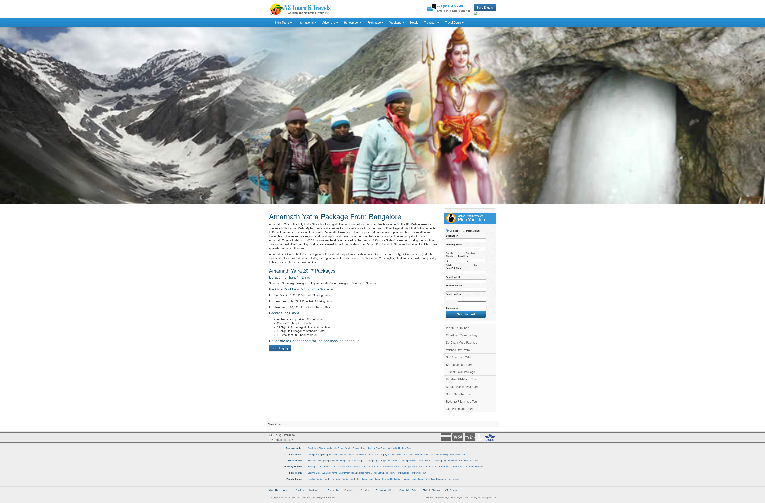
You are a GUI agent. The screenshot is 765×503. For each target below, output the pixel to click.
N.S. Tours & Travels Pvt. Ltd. (300, 497)
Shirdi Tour (420, 472)
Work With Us (316, 490)
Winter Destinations (413, 478)
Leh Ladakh (396, 454)
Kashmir (408, 454)
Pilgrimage (374, 22)
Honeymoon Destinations (341, 478)
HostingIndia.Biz (488, 497)
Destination (452, 235)
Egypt (383, 460)
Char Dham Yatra (347, 472)
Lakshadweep (441, 454)
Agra (386, 454)
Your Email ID (453, 276)
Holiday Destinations (318, 478)
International (306, 22)
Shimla (343, 454)
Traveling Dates (454, 244)
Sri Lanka (367, 460)
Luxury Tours (374, 466)
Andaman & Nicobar (423, 454)
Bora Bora (463, 460)
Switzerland (393, 460)
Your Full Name (454, 268)
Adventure (329, 22)
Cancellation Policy (408, 490)
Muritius (412, 460)
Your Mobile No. (454, 285)
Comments (452, 307)
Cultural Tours (359, 466)
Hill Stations (430, 478)
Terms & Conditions (385, 490)
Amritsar (379, 454)
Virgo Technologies (453, 497)
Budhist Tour (407, 472)
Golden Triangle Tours (355, 448)
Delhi (310, 454)
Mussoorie (361, 454)
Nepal (376, 460)
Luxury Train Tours (377, 448)
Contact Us (349, 490)
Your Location (453, 294)
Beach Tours (330, 466)
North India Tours (335, 448)
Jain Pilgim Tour (392, 472)
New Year (457, 466)
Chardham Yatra (443, 466)
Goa (324, 454)
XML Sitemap (451, 490)
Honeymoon (351, 22)
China (420, 460)
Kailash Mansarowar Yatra (370, 472)
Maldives (452, 460)
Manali (351, 454)
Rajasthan (333, 454)
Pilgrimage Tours (409, 466)
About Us (273, 490)
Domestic (455, 230)
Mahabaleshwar (458, 454)
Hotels (414, 22)
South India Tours (316, 448)
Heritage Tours (315, 466)
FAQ (425, 490)
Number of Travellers (457, 256)
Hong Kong (345, 460)
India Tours (282, 22)
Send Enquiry (485, 7)
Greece (474, 460)
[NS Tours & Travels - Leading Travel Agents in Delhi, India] (300, 9)
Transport (430, 22)
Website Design (433, 497)
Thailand (312, 460)
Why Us (287, 490)
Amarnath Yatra (426, 466)
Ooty (370, 454)
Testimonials (333, 490)
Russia (437, 460)
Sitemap (436, 490)
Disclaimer (365, 490)
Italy (444, 460)
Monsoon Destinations (448, 478)
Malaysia (333, 460)
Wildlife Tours (344, 466)
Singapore (323, 460)
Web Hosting (471, 497)
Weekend (395, 22)
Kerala (317, 454)
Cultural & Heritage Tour (399, 448)
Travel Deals (453, 22)
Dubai (404, 460)
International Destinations (367, 478)
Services (300, 490)
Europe (428, 460)
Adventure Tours (391, 466)
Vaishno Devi (314, 472)
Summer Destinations (392, 478)
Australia (356, 460)
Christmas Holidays (473, 466)
